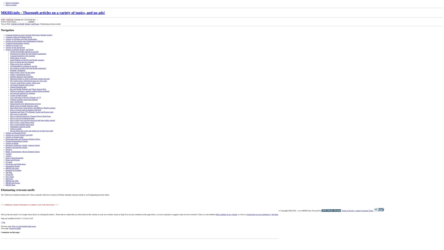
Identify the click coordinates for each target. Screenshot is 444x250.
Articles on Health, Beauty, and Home (25, 24)
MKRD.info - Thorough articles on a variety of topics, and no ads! (53, 13)
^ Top (3, 222)
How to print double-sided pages (24, 226)
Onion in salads (15, 228)
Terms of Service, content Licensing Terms (357, 211)
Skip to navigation (12, 3)
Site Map (274, 215)
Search (3, 22)
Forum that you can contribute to (259, 215)
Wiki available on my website (226, 215)
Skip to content (11, 5)
